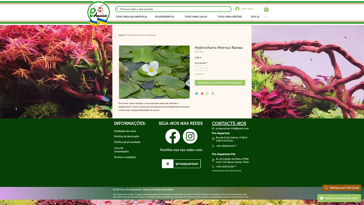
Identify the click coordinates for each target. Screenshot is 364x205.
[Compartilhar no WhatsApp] (207, 93)
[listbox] (259, 17)
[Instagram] (190, 136)
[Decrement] (197, 68)
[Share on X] (213, 93)
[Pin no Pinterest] (202, 93)
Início (122, 35)
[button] (266, 9)
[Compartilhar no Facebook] (196, 93)
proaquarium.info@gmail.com (232, 128)
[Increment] (205, 68)
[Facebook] (172, 136)
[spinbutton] (201, 68)
